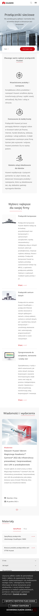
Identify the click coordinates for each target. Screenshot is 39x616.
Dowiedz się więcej (20, 594)
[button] (20, 509)
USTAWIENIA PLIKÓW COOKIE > (19, 610)
